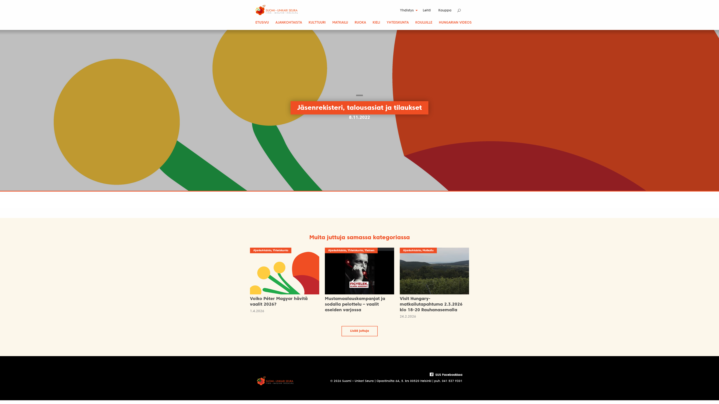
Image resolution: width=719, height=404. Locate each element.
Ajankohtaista (288, 22)
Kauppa (444, 10)
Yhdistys (407, 10)
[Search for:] (461, 10)
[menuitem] (408, 10)
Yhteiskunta (398, 22)
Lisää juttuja (359, 331)
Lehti (427, 10)
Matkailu (340, 22)
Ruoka (360, 22)
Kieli (376, 22)
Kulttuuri (317, 22)
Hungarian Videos (455, 22)
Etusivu (262, 22)
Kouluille (423, 22)
